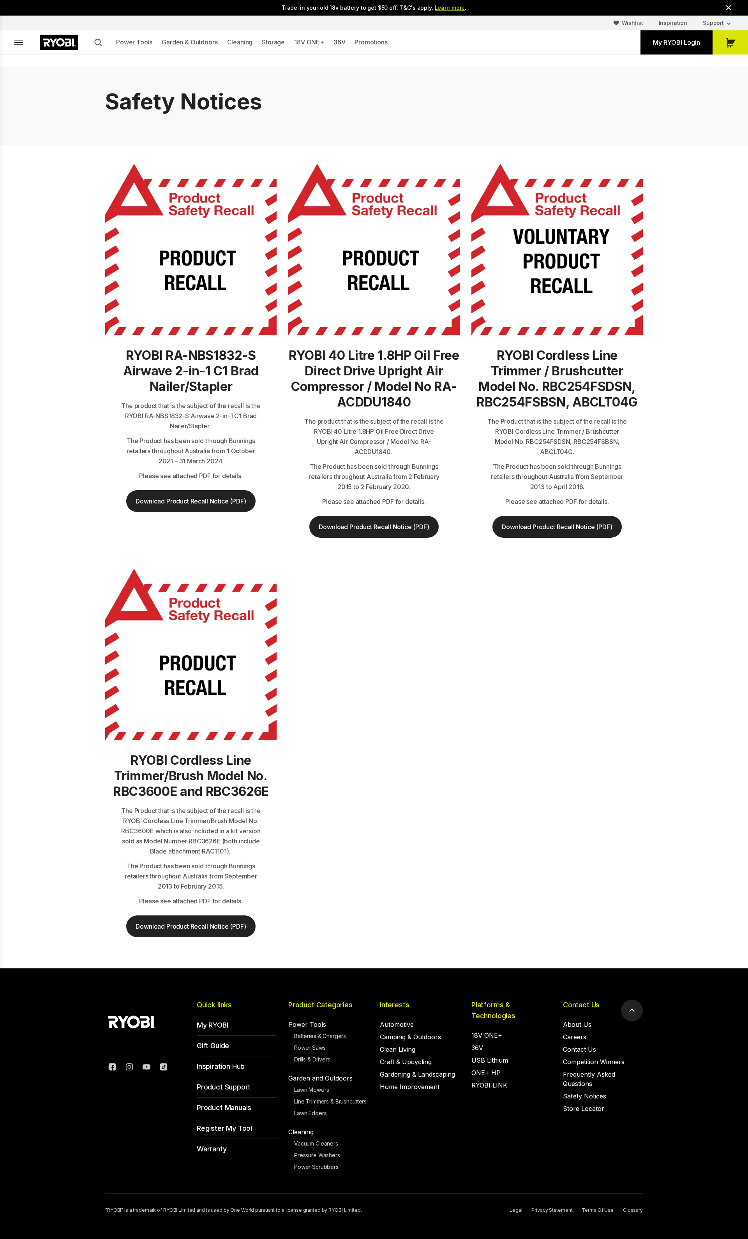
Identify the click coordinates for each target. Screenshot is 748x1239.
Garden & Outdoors (189, 42)
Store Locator (583, 1108)
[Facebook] (112, 1068)
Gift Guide (213, 1046)
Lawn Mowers (311, 1089)
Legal (516, 1210)
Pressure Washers (317, 1155)
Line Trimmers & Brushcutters (330, 1101)
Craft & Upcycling (406, 1062)
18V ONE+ (309, 42)
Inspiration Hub (221, 1066)
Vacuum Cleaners (316, 1143)
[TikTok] (164, 1068)
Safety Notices (584, 1096)
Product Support (224, 1087)
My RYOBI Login (676, 42)
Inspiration (673, 22)
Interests (394, 1005)
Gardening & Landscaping (417, 1074)
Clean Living (397, 1049)
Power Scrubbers (316, 1166)
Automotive (397, 1024)
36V (339, 42)
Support (713, 22)
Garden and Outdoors (320, 1078)
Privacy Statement (551, 1210)
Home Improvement (409, 1087)
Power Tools (134, 42)
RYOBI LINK (489, 1085)
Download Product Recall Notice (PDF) (191, 501)
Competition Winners (594, 1062)
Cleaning (240, 42)
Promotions (371, 42)
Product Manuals (224, 1107)
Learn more (450, 7)
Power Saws (310, 1047)
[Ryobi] (58, 42)
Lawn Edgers (310, 1113)
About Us (577, 1024)
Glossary (633, 1210)
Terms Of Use (598, 1210)
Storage (273, 42)
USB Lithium (489, 1060)
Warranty (212, 1149)
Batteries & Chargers (320, 1036)
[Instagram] (129, 1068)
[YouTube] (146, 1068)
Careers (574, 1037)
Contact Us (581, 1005)
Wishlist (632, 22)
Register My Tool (224, 1128)
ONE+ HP (486, 1073)
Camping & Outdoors (410, 1037)
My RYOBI (212, 1025)
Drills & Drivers (312, 1059)
